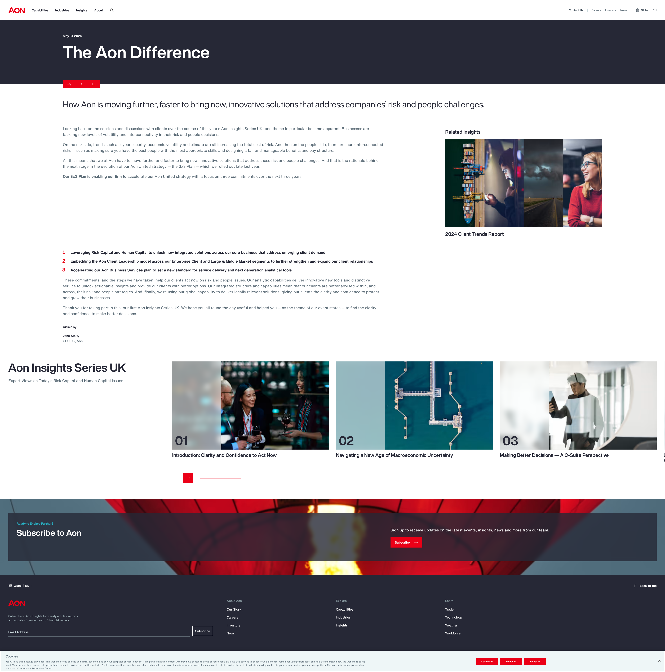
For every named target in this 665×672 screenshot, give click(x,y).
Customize (487, 661)
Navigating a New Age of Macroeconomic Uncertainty (394, 455)
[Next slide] (188, 478)
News (623, 10)
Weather (451, 625)
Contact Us (576, 10)
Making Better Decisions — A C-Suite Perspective (554, 455)
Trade (449, 609)
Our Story (234, 609)
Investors (610, 10)
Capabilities (40, 10)
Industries (62, 10)
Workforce (452, 633)
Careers (596, 10)
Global (649, 10)
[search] (112, 10)
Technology (454, 617)
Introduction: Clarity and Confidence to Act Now (224, 455)
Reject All (511, 661)
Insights (81, 10)
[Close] (659, 661)
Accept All (534, 661)
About (98, 10)
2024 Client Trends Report (474, 234)
